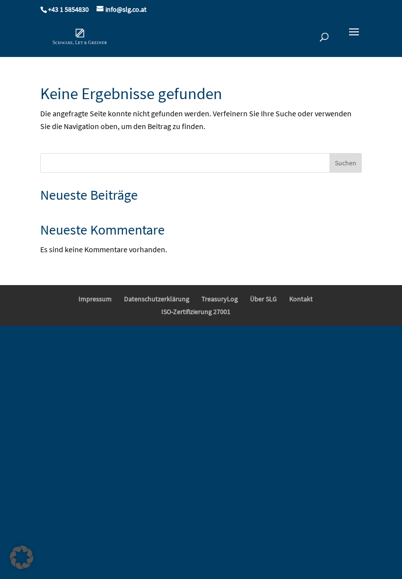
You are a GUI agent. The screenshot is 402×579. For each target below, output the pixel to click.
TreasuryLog (219, 298)
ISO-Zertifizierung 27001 (195, 311)
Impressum (95, 298)
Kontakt (301, 298)
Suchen (345, 162)
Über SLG (263, 298)
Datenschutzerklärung (156, 298)
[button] (21, 557)
